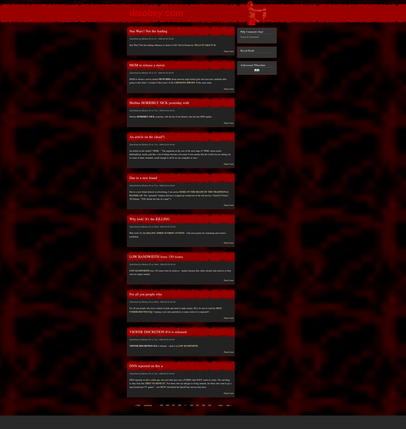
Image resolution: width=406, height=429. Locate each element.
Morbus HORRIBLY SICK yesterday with (159, 102)
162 (203, 405)
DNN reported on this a (146, 365)
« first (137, 405)
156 (167, 405)
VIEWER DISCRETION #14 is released (158, 331)
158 (179, 405)
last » (229, 405)
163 (209, 405)
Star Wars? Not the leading (148, 31)
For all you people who (145, 294)
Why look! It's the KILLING (149, 219)
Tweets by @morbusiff (249, 37)
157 (173, 405)
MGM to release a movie (147, 65)
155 (161, 405)
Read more (229, 51)
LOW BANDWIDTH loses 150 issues (156, 256)
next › (221, 405)
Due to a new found (143, 177)
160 (191, 405)
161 (197, 405)
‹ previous (147, 405)
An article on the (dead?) (147, 136)
